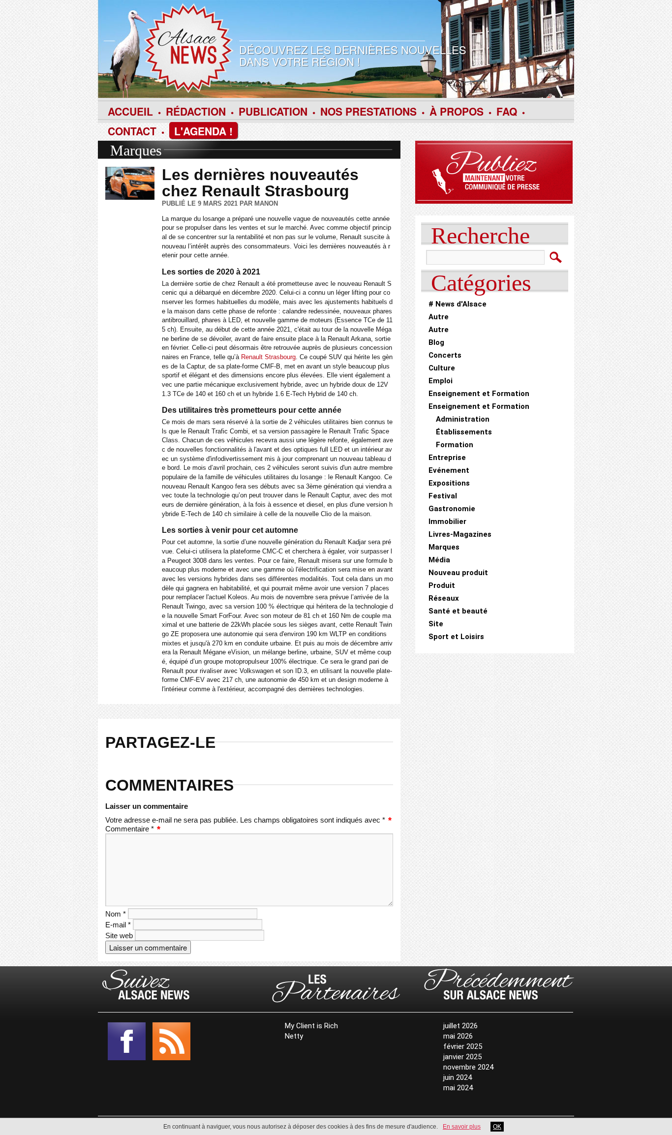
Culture (441, 368)
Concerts (444, 355)
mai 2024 (458, 1087)
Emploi (440, 380)
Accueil (130, 111)
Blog (436, 342)
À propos (456, 111)
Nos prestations (368, 111)
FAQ (506, 111)
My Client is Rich (311, 1025)
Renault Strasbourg (268, 357)
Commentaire (129, 829)
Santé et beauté (458, 611)
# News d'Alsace (457, 304)
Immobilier (447, 521)
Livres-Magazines (459, 534)
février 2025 (462, 1046)
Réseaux (443, 598)
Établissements (464, 432)
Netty (294, 1036)
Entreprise (447, 457)
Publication (273, 111)
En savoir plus (462, 1126)
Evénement (448, 470)
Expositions (449, 483)
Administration (462, 419)
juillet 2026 (460, 1025)
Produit (441, 585)
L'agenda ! (203, 130)
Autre (438, 316)
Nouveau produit (458, 572)
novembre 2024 (468, 1067)
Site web (119, 935)
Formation (454, 444)
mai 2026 (458, 1036)
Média (439, 559)
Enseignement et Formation (478, 393)
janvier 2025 (462, 1056)
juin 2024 (457, 1077)
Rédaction (196, 111)
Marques (136, 150)
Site (435, 623)
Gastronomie (451, 508)
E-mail (118, 924)
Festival (442, 495)
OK (497, 1126)
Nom (115, 914)
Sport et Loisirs (456, 636)
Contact (132, 130)
